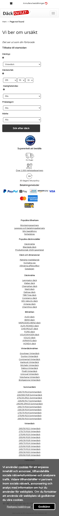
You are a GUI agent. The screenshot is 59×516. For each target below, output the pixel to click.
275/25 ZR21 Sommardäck (29, 398)
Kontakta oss (30, 263)
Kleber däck (29, 283)
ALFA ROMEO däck (29, 326)
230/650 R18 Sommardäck (29, 395)
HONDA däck (29, 343)
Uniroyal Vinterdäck (29, 374)
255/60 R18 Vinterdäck (29, 455)
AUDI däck (29, 317)
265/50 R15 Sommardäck (29, 419)
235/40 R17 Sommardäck (29, 401)
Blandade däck (29, 247)
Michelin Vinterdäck (29, 365)
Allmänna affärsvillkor (29, 266)
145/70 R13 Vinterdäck (29, 449)
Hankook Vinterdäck (29, 362)
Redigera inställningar (19, 506)
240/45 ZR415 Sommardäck (29, 404)
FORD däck (29, 332)
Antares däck (29, 304)
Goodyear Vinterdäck (29, 353)
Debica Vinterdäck (29, 368)
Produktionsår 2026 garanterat (29, 250)
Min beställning (30, 231)
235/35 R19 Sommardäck (29, 410)
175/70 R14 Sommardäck (29, 413)
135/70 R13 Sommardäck (29, 392)
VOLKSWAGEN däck (29, 334)
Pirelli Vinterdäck (29, 371)
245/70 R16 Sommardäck (29, 407)
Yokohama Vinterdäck (30, 377)
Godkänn (44, 507)
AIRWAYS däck (30, 340)
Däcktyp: (6, 54)
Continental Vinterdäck (29, 359)
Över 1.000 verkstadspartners (29, 170)
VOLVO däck (29, 338)
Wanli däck (29, 289)
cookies (23, 467)
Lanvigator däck (29, 280)
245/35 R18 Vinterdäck (29, 440)
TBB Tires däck (29, 295)
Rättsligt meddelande (29, 260)
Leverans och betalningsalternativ (29, 228)
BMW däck (30, 320)
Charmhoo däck (29, 307)
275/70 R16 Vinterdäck (29, 431)
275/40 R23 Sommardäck (29, 415)
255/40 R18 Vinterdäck (29, 437)
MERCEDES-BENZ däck (30, 323)
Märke (5, 113)
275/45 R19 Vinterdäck (29, 434)
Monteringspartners (29, 225)
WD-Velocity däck (29, 301)
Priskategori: (8, 102)
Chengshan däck (29, 286)
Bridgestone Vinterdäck (29, 380)
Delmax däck (29, 292)
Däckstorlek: (8, 70)
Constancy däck (29, 298)
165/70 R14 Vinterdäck (29, 443)
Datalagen (29, 269)
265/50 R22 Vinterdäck (29, 428)
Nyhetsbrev (29, 234)
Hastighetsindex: (10, 86)
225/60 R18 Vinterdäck (29, 446)
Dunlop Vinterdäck (29, 356)
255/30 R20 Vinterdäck (29, 452)
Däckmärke (29, 244)
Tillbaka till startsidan (14, 47)
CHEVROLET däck (29, 329)
